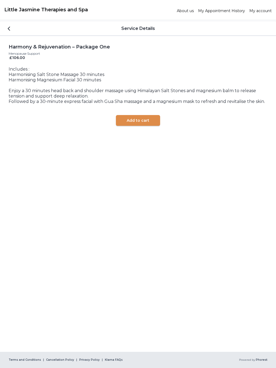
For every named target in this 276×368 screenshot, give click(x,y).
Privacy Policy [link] (89, 360)
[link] (88, 9)
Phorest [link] (261, 360)
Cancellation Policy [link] (60, 360)
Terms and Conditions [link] (25, 360)
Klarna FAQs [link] (114, 360)
